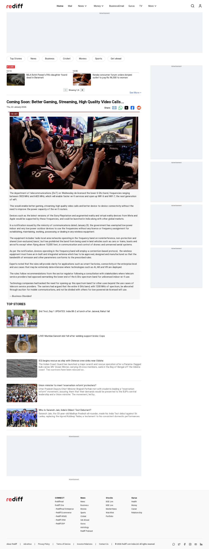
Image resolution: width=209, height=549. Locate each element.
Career (134, 509)
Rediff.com (126, 544)
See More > (135, 92)
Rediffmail (59, 502)
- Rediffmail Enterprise (64, 509)
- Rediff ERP (60, 524)
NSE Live (109, 505)
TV (140, 6)
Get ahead (116, 58)
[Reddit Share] (138, 107)
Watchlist (110, 513)
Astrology (84, 527)
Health (134, 502)
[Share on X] (179, 544)
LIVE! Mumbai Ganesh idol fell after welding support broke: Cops (72, 336)
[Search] (192, 6)
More (151, 6)
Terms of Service (63, 544)
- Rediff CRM (60, 520)
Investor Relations (84, 544)
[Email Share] (114, 107)
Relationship (136, 513)
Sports (98, 58)
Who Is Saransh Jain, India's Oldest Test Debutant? (89, 413)
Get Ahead (84, 520)
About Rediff (12, 544)
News (81, 6)
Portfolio (109, 516)
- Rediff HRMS (60, 516)
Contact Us (103, 544)
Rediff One (59, 505)
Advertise (28, 544)
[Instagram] (190, 544)
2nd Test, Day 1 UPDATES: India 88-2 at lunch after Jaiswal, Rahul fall (74, 311)
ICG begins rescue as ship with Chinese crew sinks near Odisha (90, 365)
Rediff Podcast (86, 531)
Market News (111, 509)
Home (60, 6)
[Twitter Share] (126, 107)
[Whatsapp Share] (120, 107)
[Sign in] (200, 6)
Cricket (66, 58)
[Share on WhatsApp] (173, 544)
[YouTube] (195, 544)
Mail (70, 6)
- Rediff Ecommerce (63, 513)
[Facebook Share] (132, 107)
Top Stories (16, 58)
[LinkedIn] (201, 544)
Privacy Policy (44, 544)
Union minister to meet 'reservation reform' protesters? (87, 390)
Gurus (132, 6)
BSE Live (109, 502)
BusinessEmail (116, 6)
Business (49, 58)
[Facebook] (184, 544)
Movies (82, 58)
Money (97, 6)
